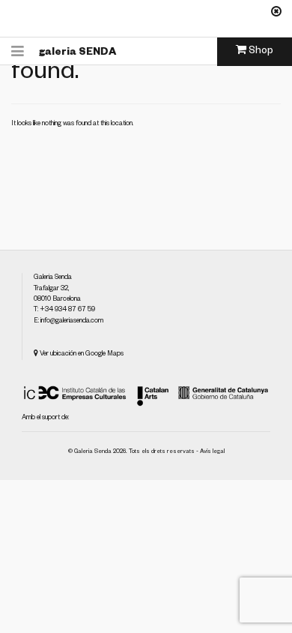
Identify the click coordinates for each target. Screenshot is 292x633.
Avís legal (212, 452)
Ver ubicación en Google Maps (81, 354)
